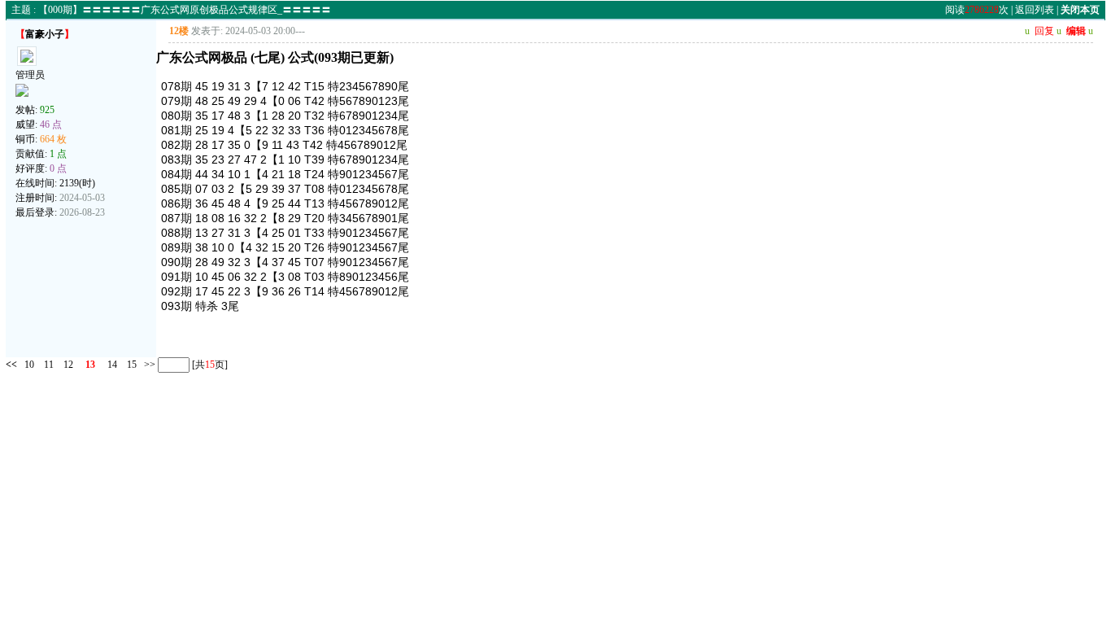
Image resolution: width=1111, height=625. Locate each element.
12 (68, 364)
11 (49, 364)
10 (29, 364)
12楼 (179, 31)
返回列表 (1034, 9)
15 (132, 364)
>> (148, 364)
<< (11, 364)
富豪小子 (44, 34)
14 (112, 364)
